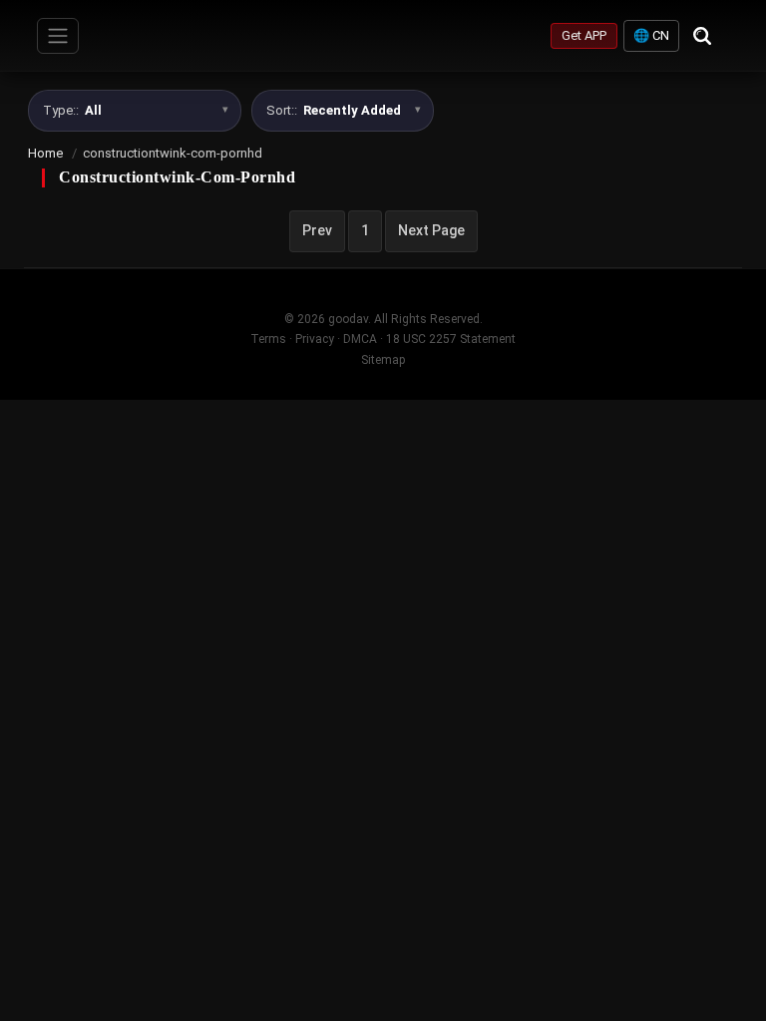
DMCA (360, 339)
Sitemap (383, 360)
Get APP (584, 35)
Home (45, 153)
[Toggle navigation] (58, 36)
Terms (268, 339)
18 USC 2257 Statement (451, 339)
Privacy (314, 339)
